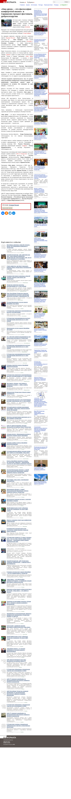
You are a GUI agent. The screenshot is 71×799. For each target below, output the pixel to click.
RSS (14, 744)
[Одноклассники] (6, 213)
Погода (40, 5)
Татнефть (29, 41)
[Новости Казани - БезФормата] (8, 1)
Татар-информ (27, 33)
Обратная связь (6, 741)
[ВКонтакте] (3, 213)
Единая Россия (10, 38)
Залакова (27, 27)
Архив (28, 5)
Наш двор (29, 56)
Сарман (24, 145)
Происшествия (48, 5)
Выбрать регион (6, 742)
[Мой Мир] (13, 213)
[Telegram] (10, 213)
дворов (8, 54)
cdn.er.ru (5, 27)
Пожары (56, 5)
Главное (22, 5)
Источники (34, 5)
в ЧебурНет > (64, 5)
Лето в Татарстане (21, 153)
